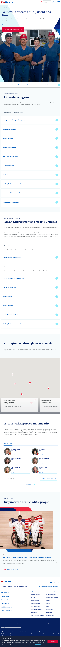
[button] (30, 120)
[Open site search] (53, 2)
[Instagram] (54, 582)
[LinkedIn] (58, 582)
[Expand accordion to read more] (56, 120)
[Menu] (58, 2)
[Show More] (59, 85)
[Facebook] (51, 582)
